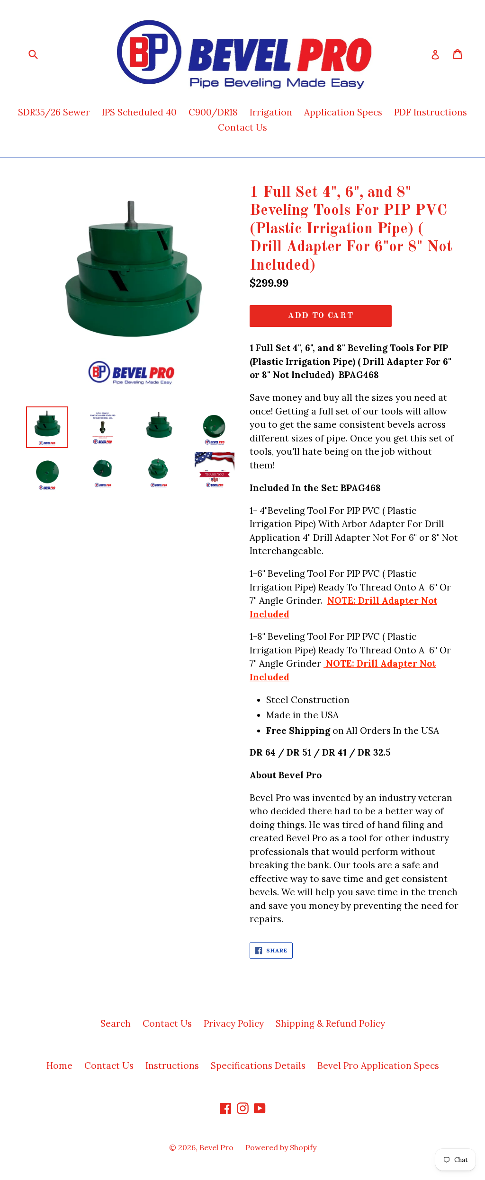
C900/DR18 (213, 112)
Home (59, 1065)
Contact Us (242, 127)
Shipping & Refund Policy (330, 1023)
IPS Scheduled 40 (139, 112)
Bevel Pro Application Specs (378, 1065)
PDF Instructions (430, 112)
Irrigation (271, 112)
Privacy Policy (234, 1023)
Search (115, 1023)
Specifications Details (258, 1065)
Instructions (172, 1065)
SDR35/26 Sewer (54, 112)
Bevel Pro (216, 1147)
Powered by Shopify (280, 1147)
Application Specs (343, 112)
